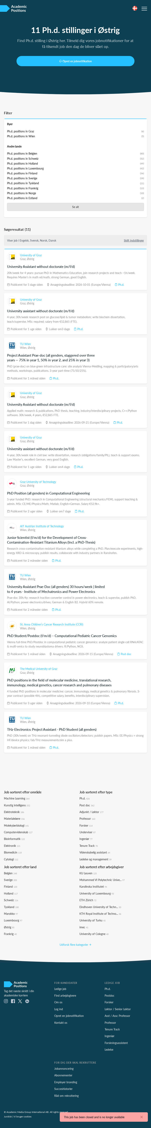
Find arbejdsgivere (65, 995)
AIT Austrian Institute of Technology (42, 526)
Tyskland (11, 907)
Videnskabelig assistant (94, 852)
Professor (87, 818)
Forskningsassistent (116, 1043)
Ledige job (60, 989)
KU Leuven (88, 873)
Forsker (86, 825)
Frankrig (10, 934)
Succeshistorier (63, 1089)
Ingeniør (85, 839)
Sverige (10, 880)
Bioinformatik (14, 839)
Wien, (24, 348)
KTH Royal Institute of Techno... (100, 914)
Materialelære (14, 818)
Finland (10, 886)
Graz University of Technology (38, 482)
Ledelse (109, 1049)
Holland (11, 893)
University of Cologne (94, 934)
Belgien (10, 873)
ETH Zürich (87, 900)
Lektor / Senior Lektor (118, 1009)
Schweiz (11, 900)
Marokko (11, 914)
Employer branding (65, 1082)
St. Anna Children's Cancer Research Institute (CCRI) (51, 624)
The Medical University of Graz (38, 669)
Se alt (75, 207)
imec (83, 927)
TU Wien (25, 344)
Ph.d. (120, 285)
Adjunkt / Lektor (91, 812)
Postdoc (109, 995)
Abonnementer (63, 1075)
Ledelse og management (95, 859)
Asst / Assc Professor (117, 1016)
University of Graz (31, 255)
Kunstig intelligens (17, 805)
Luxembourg (13, 920)
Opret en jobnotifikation (77, 61)
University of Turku (92, 920)
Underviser (87, 832)
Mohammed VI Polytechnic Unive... (102, 880)
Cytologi (11, 859)
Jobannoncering (64, 1068)
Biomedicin (13, 852)
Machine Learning (16, 798)
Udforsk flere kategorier (74, 945)
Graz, (23, 259)
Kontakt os (60, 1023)
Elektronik (12, 846)
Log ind (58, 1009)
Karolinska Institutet (93, 886)
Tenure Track (88, 846)
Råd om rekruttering (66, 1096)
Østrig (30, 259)
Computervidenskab (18, 832)
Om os (58, 1002)
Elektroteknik (14, 812)
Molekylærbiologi (16, 825)
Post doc (125, 654)
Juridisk (8, 1116)
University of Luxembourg (96, 893)
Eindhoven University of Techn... (100, 907)
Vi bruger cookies (22, 1116)
